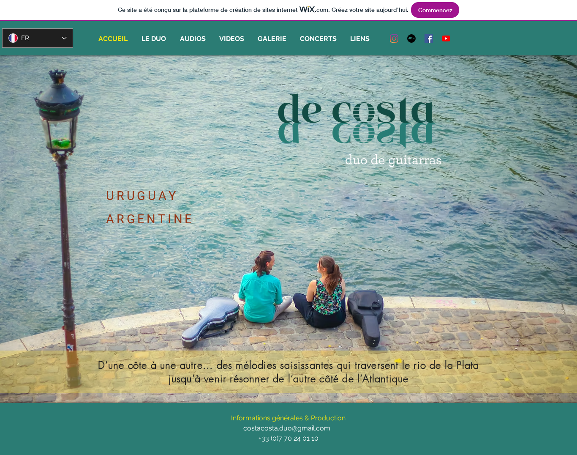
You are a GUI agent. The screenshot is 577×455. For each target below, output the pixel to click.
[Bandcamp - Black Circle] (411, 38)
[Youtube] (446, 38)
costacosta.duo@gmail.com (286, 428)
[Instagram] (394, 38)
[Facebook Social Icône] (429, 38)
